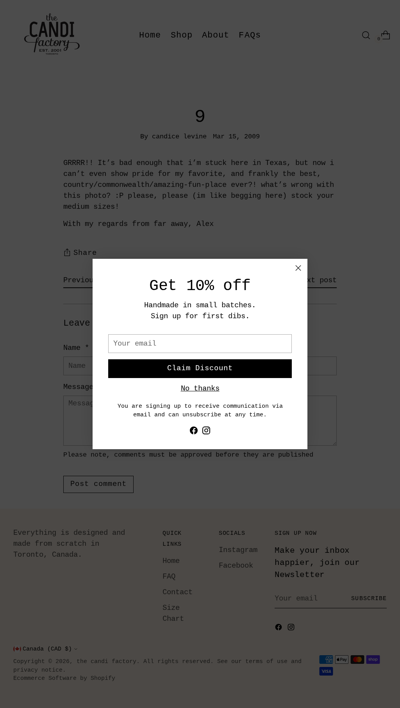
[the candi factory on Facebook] (193, 432)
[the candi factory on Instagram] (206, 432)
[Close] (298, 268)
